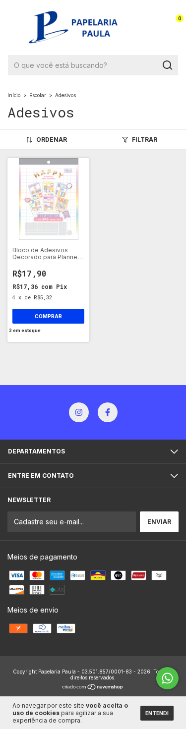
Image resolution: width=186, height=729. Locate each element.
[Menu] (14, 27)
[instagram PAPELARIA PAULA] (79, 412)
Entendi (157, 713)
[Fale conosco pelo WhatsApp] (167, 678)
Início (13, 95)
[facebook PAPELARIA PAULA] (108, 412)
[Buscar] (167, 65)
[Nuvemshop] (93, 687)
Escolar (37, 95)
